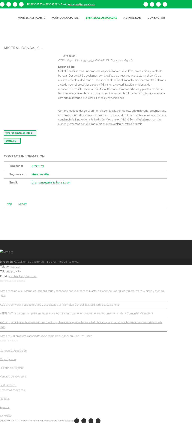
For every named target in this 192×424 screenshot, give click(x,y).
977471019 (38, 165)
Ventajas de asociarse (13, 376)
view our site (40, 174)
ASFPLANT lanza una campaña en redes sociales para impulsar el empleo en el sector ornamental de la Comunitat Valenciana (76, 313)
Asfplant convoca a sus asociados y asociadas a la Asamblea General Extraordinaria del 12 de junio (60, 304)
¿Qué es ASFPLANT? (31, 17)
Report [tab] (22, 203)
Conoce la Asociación (13, 350)
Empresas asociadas (101, 17)
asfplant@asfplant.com (23, 276)
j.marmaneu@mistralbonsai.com (51, 182)
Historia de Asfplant (11, 367)
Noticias (5, 398)
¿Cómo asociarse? (66, 17)
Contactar (156, 17)
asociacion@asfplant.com (81, 4)
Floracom (69, 420)
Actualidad (132, 17)
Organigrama (8, 359)
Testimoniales (8, 385)
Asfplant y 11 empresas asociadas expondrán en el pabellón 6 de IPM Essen (46, 336)
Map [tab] (9, 203)
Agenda (4, 407)
